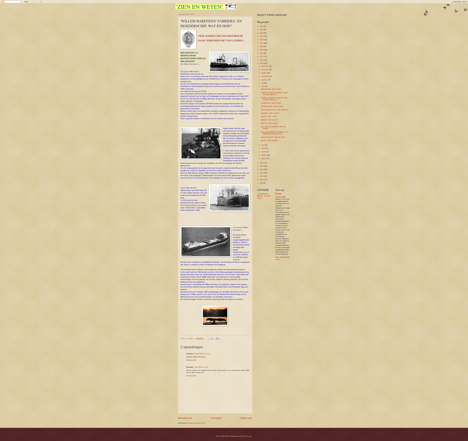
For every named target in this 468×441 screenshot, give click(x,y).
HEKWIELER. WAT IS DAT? (271, 89)
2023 (262, 36)
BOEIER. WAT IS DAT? (269, 120)
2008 (262, 183)
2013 (262, 166)
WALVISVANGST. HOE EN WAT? (273, 137)
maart (264, 152)
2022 (262, 40)
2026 (262, 26)
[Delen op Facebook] (216, 338)
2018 (262, 53)
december (265, 66)
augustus (265, 80)
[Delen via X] (214, 338)
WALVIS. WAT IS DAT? (269, 141)
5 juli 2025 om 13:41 (201, 367)
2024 (262, 33)
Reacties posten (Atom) (197, 423)
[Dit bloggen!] (212, 338)
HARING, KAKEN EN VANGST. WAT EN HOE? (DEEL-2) (274, 93)
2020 (262, 46)
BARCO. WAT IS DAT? (269, 116)
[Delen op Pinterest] (219, 338)
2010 (262, 176)
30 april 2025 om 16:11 (202, 354)
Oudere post (246, 418)
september (265, 76)
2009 (262, 180)
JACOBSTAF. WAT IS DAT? (271, 103)
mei (263, 145)
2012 (262, 169)
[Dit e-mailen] (210, 338)
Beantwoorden (191, 360)
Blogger (249, 436)
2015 (262, 63)
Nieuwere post (185, 418)
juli (263, 83)
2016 (262, 60)
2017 (262, 56)
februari (264, 155)
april (263, 148)
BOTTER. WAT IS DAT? (269, 123)
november (265, 70)
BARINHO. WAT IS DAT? (270, 113)
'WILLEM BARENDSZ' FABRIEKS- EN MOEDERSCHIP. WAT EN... (274, 133)
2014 (262, 163)
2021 (262, 43)
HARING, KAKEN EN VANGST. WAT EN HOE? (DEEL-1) (274, 99)
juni (263, 86)
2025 (262, 29)
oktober (264, 73)
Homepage (216, 418)
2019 (262, 50)
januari (264, 158)
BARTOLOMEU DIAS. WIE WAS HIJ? (274, 110)
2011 (262, 173)
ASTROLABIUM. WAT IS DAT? (272, 106)
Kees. (280, 194)
